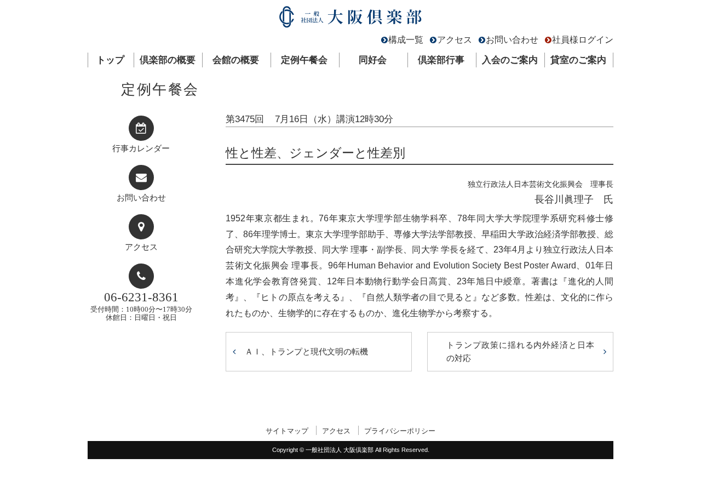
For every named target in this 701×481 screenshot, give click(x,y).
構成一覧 (405, 39)
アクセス (454, 39)
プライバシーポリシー (399, 431)
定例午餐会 (304, 60)
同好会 (373, 60)
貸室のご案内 (578, 60)
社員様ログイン (582, 39)
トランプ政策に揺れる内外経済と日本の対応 (520, 351)
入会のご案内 (510, 60)
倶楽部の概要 (168, 60)
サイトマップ (287, 431)
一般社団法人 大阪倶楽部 (350, 19)
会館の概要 (235, 60)
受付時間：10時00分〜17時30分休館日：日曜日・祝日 (141, 306)
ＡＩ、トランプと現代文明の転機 (306, 351)
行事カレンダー (141, 148)
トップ (110, 60)
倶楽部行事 (441, 60)
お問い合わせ (512, 39)
